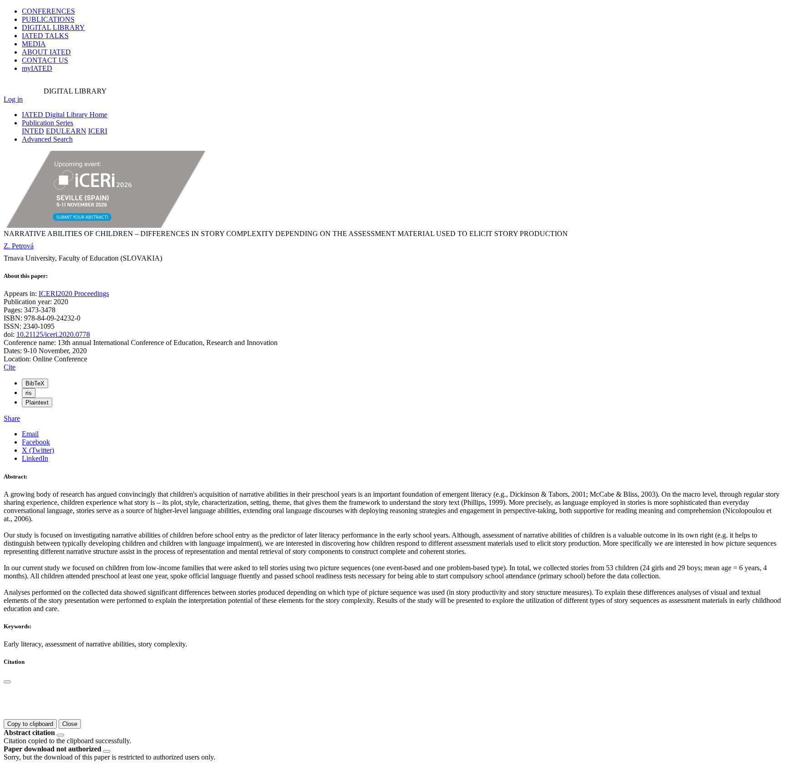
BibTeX (35, 383)
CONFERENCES (48, 11)
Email (30, 434)
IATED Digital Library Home (64, 114)
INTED (33, 131)
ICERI (97, 131)
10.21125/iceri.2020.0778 (53, 334)
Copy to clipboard (30, 724)
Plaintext (37, 402)
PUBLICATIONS (48, 19)
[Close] (7, 682)
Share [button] (12, 418)
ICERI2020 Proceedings (74, 293)
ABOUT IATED (46, 52)
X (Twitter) (38, 450)
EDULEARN (66, 131)
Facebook (36, 442)
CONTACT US (45, 60)
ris (28, 393)
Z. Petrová (19, 246)
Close (69, 724)
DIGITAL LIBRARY (53, 27)
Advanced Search (47, 139)
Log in (13, 99)
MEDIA (34, 44)
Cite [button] (9, 367)
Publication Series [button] (47, 123)
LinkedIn (35, 458)
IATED (45, 35)
